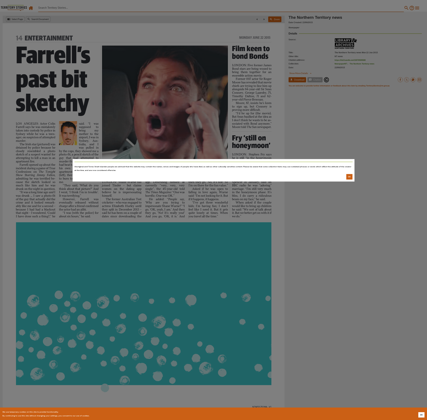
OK (349, 176)
